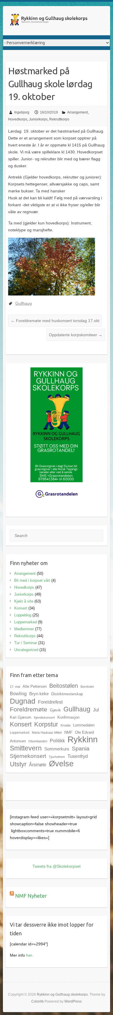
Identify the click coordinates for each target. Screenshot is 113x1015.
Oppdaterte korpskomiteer (75, 334)
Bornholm (87, 686)
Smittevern (26, 748)
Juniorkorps (38, 119)
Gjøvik (55, 710)
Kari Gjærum (20, 717)
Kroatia (65, 725)
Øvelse (61, 763)
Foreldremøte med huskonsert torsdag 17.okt (55, 320)
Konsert (20, 608)
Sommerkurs (56, 748)
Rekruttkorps (59, 119)
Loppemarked (25, 622)
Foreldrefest (50, 701)
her (29, 955)
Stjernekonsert (28, 756)
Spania (81, 748)
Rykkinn (83, 739)
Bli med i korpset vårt (32, 580)
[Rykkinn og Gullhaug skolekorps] (49, 20)
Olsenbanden (37, 741)
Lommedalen (83, 725)
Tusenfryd (78, 756)
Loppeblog (22, 615)
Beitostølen (63, 686)
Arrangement (77, 112)
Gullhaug (23, 303)
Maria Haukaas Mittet (47, 732)
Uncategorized (26, 650)
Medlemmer (24, 629)
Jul (96, 709)
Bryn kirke (39, 693)
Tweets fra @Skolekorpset (56, 866)
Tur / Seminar (25, 643)
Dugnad (22, 701)
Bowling (18, 693)
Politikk (57, 740)
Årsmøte (37, 764)
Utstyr (18, 764)
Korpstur (46, 724)
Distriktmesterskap (67, 694)
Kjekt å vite (23, 601)
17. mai (15, 686)
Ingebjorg (21, 112)
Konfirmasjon (68, 717)
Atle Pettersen (35, 686)
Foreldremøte (28, 709)
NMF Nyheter (31, 896)
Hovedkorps (17, 119)
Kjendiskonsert (44, 717)
